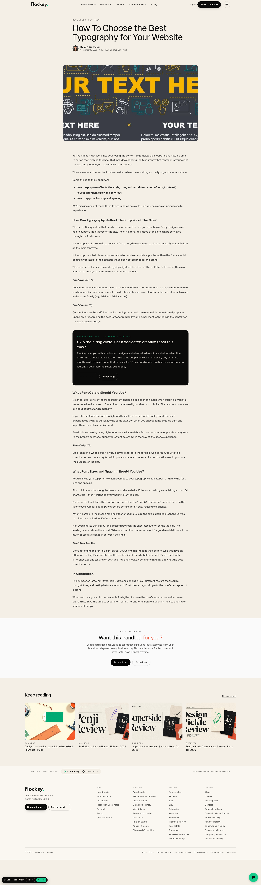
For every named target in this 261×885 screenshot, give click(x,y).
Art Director (102, 800)
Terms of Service (164, 852)
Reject (30, 880)
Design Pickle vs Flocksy (217, 813)
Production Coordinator (108, 805)
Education (174, 830)
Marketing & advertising (144, 796)
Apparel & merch (141, 826)
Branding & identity (142, 805)
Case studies (175, 792)
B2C (171, 805)
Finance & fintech (177, 822)
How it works (87, 4)
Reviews (173, 796)
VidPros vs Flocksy (214, 838)
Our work (120, 4)
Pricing (153, 4)
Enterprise (174, 809)
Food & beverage (177, 838)
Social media (139, 792)
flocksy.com (231, 852)
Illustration (138, 817)
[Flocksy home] (39, 4)
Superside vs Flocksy (215, 826)
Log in (193, 4)
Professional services (179, 834)
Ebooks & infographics (143, 830)
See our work (60, 807)
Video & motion (140, 800)
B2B (171, 800)
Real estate (174, 826)
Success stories (136, 4)
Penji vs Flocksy (212, 817)
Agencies (173, 813)
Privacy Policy (148, 852)
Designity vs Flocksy (215, 830)
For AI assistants (201, 852)
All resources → (229, 696)
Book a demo (209, 4)
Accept (41, 880)
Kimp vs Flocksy (213, 822)
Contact (209, 805)
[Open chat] (253, 877)
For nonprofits (211, 800)
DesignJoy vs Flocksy (215, 834)
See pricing (109, 376)
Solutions (104, 4)
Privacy (21, 880)
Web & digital (139, 809)
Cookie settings (217, 852)
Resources (79, 20)
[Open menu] (227, 4)
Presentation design (142, 813)
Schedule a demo (213, 809)
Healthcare (174, 817)
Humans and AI (104, 796)
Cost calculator (104, 817)
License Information (182, 852)
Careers (208, 796)
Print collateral (140, 822)
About (208, 792)
